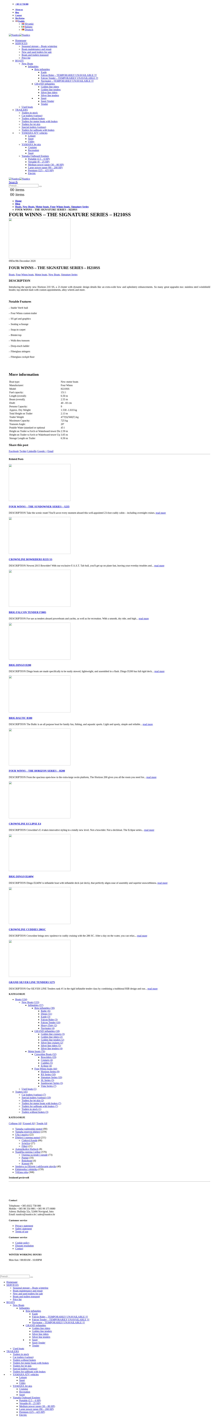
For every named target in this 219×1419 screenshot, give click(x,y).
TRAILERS (21, 109)
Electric (32, 173)
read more (161, 512)
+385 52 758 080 (21, 4)
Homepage (20, 40)
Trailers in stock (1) (31, 1109)
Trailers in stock (30, 112)
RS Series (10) (48, 1074)
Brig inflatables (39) (44, 1008)
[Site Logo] (19, 35)
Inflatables (33, 66)
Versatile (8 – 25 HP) (38, 161)
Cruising (32, 147)
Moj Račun (20, 18)
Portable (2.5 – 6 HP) (39, 159)
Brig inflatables (42, 69)
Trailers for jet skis (31, 124)
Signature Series (69, 274)
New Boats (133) (30, 1002)
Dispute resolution (24, 1245)
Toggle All (41, 1123)
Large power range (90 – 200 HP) (45, 167)
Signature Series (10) (51, 1077)
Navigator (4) (48, 1028)
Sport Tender (47, 101)
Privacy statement (24, 1225)
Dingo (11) (46, 1013)
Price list (26, 57)
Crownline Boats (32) (45, 1054)
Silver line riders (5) (51, 1045)
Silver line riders (49, 92)
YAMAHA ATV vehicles (34, 133)
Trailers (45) (21, 1091)
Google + (42, 451)
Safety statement (23, 1228)
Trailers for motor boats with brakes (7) (41, 1103)
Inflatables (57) (35, 1005)
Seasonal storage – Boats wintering (39, 46)
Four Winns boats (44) (45, 1068)
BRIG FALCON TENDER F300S (27, 612)
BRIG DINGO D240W (21, 876)
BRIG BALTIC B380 (20, 718)
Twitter (23, 451)
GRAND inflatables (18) (47, 1031)
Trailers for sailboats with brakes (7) (40, 1106)
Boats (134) (21, 999)
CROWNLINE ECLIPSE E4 (25, 823)
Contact (18, 15)
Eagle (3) (45, 1016)
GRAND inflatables (44, 83)
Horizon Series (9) (50, 1071)
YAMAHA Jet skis (31, 144)
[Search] (40, 186)
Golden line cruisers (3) (53, 1034)
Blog (17, 12)
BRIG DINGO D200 (20, 665)
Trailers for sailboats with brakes (38, 130)
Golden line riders (50, 86)
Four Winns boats (25, 274)
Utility (31, 141)
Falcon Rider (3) (49, 1019)
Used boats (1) (29, 1089)
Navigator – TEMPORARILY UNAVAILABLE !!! (67, 81)
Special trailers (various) (34, 127)
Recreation (33, 150)
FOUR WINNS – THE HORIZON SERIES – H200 (37, 770)
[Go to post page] (40, 500)
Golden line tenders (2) (52, 1039)
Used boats (27, 107)
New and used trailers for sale (37, 52)
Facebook (14, 451)
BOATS (19, 60)
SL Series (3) (47, 1080)
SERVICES (21, 43)
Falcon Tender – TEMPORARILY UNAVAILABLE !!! (69, 78)
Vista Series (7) (48, 1086)
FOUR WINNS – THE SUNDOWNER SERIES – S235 (39, 506)
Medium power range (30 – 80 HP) (46, 164)
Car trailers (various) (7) (34, 1094)
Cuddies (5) (47, 1063)
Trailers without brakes (33, 118)
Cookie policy (22, 1242)
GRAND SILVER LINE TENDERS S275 (32, 982)
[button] (13, 182)
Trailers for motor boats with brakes (40, 121)
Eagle (44, 72)
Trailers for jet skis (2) (33, 1100)
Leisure (32, 135)
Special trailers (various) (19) (36, 1097)
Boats (12, 274)
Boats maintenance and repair (36, 49)
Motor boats (41, 274)
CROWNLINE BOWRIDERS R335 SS (30, 559)
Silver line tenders (50, 95)
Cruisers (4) (47, 1060)
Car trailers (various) (32, 115)
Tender (44, 104)
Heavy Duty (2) (49, 1025)
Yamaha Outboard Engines (35, 156)
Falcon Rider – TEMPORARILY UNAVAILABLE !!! (69, 75)
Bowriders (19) (48, 1057)
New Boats (27, 63)
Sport (43, 98)
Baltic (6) (45, 1011)
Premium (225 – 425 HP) (41, 170)
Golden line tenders (51, 89)
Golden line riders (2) (52, 1037)
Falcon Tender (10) (50, 1022)
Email (50, 451)
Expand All (29, 1123)
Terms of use (21, 1231)
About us (19, 10)
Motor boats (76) (36, 1051)
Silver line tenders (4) (52, 1048)
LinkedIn (32, 451)
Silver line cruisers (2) (52, 1042)
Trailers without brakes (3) (35, 1112)
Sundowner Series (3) (52, 1083)
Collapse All (15, 1123)
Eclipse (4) (46, 1065)
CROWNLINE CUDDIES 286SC (27, 929)
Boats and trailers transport (35, 55)
